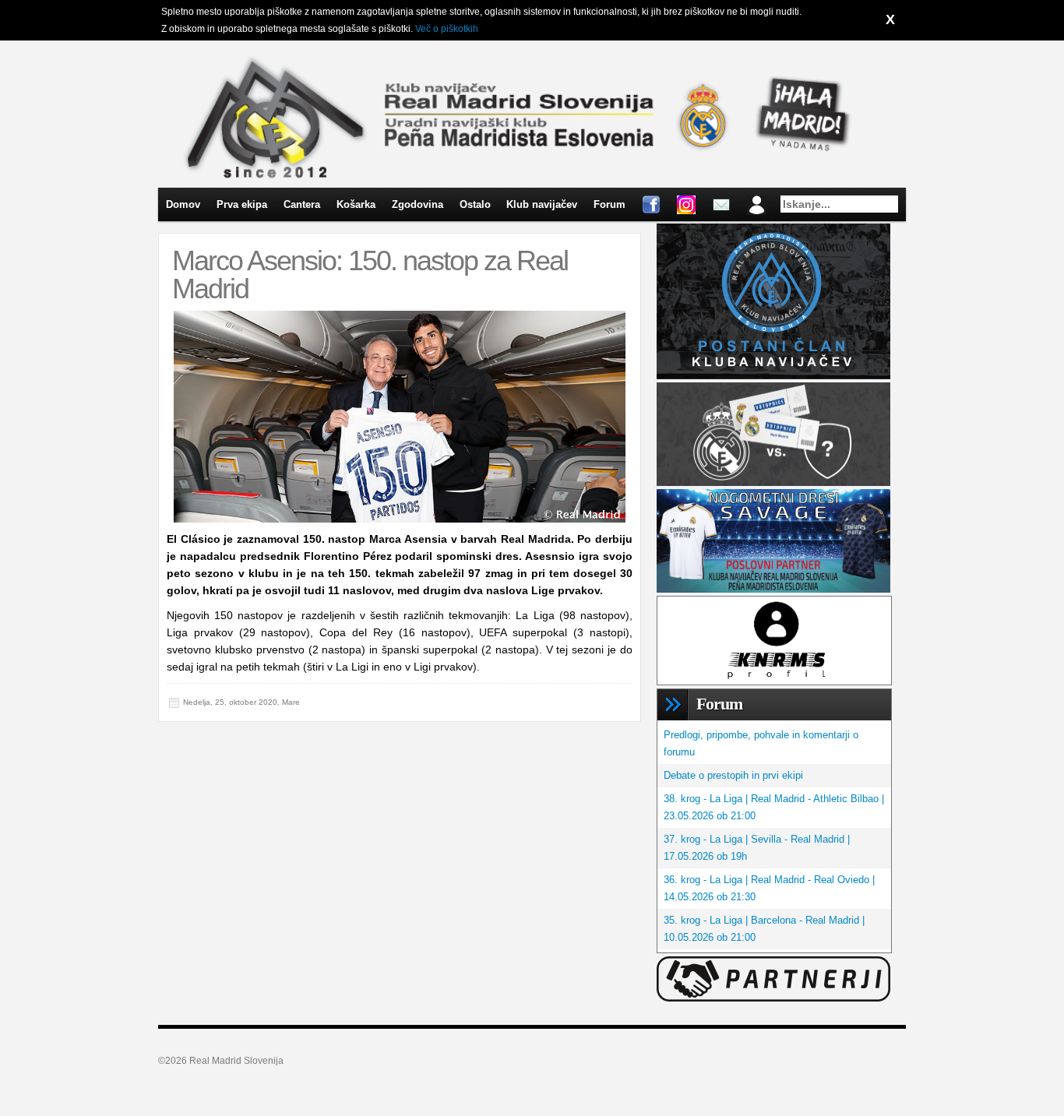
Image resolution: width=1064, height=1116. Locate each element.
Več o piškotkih (446, 28)
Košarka (355, 204)
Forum (609, 204)
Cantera (302, 204)
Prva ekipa (242, 204)
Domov (183, 204)
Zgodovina (417, 204)
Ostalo (475, 204)
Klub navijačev (541, 204)
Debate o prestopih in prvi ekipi (733, 775)
